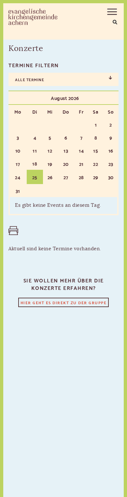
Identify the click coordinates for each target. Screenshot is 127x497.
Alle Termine (29, 79)
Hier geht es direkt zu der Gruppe (64, 302)
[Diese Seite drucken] (11, 230)
